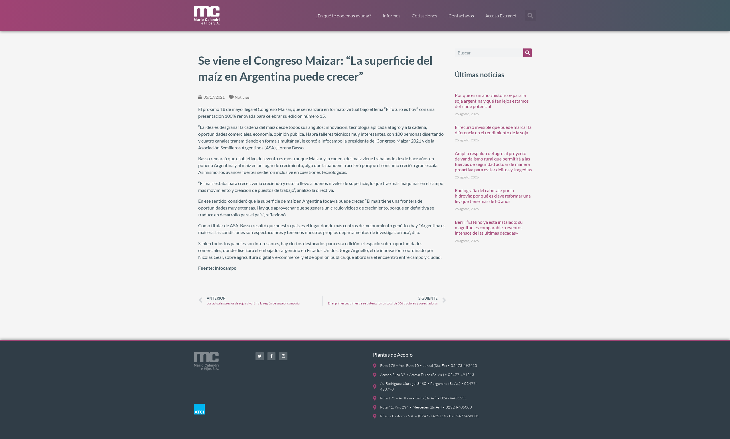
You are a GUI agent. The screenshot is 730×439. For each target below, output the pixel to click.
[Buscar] (527, 52)
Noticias (242, 97)
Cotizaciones (424, 16)
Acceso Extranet (501, 16)
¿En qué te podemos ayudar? (343, 16)
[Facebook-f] (271, 356)
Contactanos (461, 16)
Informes (391, 16)
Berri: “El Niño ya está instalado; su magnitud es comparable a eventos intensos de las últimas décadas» (489, 227)
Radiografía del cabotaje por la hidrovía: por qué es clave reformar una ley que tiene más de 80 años (493, 196)
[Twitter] (260, 356)
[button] (530, 15)
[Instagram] (283, 356)
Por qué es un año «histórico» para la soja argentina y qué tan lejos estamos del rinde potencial (492, 100)
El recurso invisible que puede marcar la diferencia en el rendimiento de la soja (493, 129)
